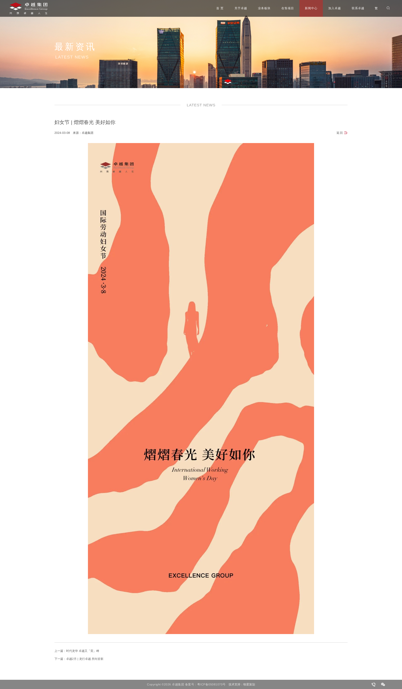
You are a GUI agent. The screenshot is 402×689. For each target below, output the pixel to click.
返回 (339, 132)
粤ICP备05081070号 (211, 684)
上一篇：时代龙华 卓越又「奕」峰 (76, 651)
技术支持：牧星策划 (242, 684)
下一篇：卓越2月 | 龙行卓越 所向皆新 (78, 658)
